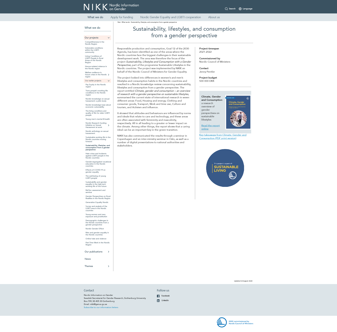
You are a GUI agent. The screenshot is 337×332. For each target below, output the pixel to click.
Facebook (166, 296)
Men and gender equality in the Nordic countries (97, 233)
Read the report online (210, 127)
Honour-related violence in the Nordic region (96, 67)
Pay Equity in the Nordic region (96, 85)
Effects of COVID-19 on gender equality (95, 171)
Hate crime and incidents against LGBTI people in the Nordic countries (97, 155)
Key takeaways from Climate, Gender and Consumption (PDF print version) (222, 136)
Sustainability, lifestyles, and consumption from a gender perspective (98, 147)
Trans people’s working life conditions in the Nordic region (97, 92)
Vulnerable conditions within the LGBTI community (94, 50)
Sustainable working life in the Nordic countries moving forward (98, 139)
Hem (119, 22)
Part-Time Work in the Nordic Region (98, 243)
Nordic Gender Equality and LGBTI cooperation (170, 17)
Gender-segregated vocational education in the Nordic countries (98, 164)
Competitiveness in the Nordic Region (94, 43)
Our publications (93, 251)
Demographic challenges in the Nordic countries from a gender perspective (97, 222)
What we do (95, 17)
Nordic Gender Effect (95, 228)
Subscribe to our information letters (101, 307)
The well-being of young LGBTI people (96, 177)
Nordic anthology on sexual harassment (97, 132)
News (88, 259)
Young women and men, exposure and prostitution (96, 215)
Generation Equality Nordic (97, 202)
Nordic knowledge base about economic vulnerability (98, 106)
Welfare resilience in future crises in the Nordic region (96, 74)
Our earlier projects (93, 80)
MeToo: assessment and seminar (95, 191)
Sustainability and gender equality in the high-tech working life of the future (96, 184)
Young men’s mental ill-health (98, 119)
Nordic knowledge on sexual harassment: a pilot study (97, 100)
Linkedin (165, 300)
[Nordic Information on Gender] (111, 7)
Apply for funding (122, 17)
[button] (108, 37)
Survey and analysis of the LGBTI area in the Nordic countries (96, 208)
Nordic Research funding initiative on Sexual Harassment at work (96, 125)
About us (214, 17)
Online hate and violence (96, 238)
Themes (89, 266)
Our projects (91, 37)
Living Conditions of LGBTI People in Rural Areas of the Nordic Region (94, 59)
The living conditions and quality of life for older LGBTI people (98, 113)
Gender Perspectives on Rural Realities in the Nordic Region (98, 197)
